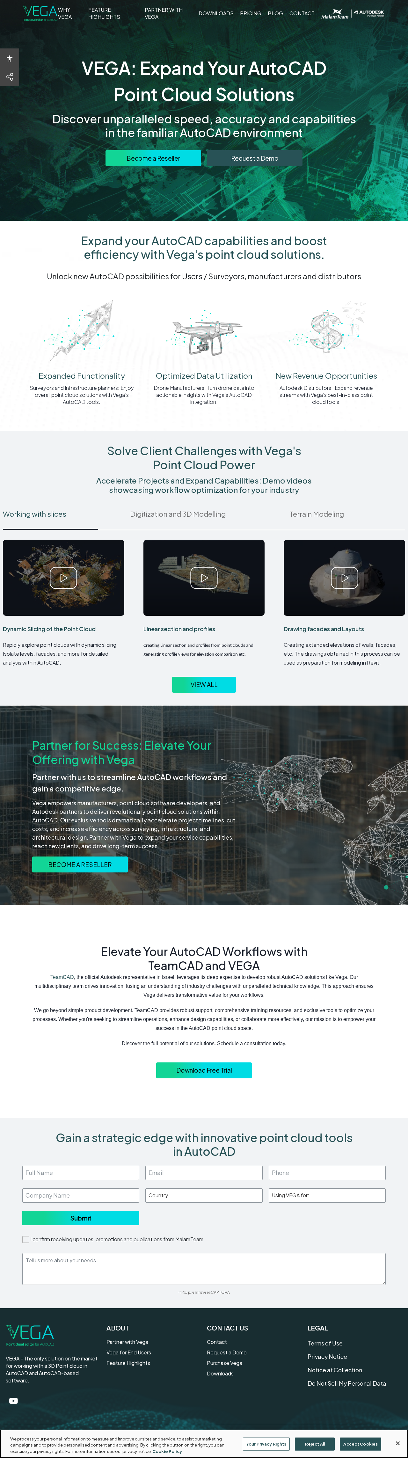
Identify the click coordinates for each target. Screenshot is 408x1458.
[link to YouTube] (13, 1401)
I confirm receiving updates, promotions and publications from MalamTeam (116, 1239)
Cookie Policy (167, 1451)
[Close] (398, 1443)
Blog (275, 13)
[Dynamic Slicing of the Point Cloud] (63, 578)
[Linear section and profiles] (204, 578)
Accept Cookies (360, 1443)
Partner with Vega (164, 13)
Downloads (216, 13)
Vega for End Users (128, 1352)
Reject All (315, 1443)
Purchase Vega (224, 1363)
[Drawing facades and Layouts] (344, 578)
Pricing (250, 13)
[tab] (66, 516)
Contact (302, 13)
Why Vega (70, 13)
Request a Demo (227, 1352)
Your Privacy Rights (266, 1443)
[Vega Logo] (40, 13)
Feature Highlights (113, 13)
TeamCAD (62, 977)
